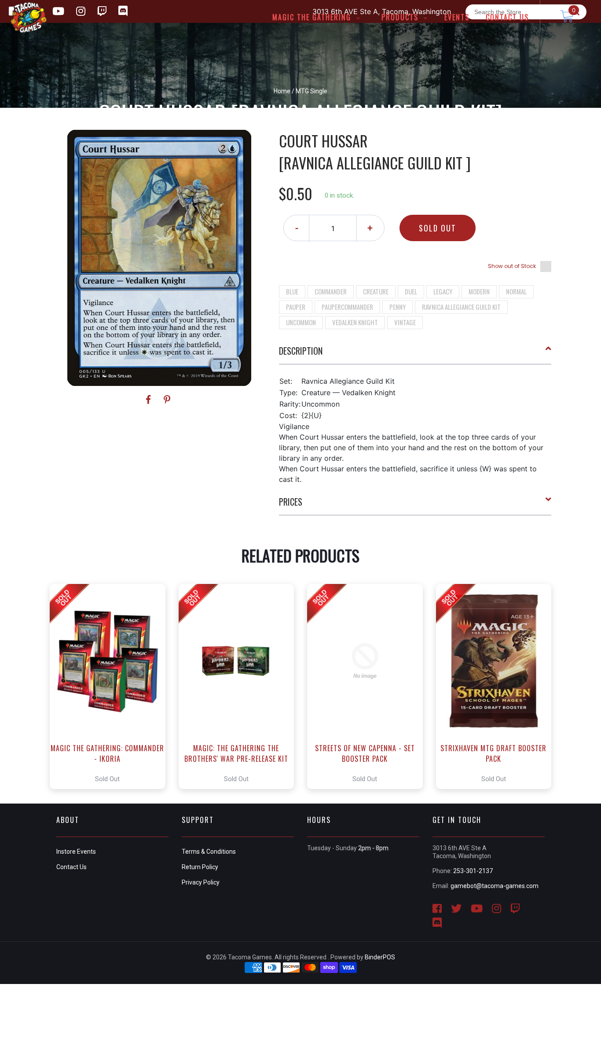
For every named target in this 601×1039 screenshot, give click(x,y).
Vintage (405, 322)
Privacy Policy (201, 882)
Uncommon (301, 322)
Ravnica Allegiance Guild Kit (461, 307)
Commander (331, 291)
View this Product (111, 686)
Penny (397, 307)
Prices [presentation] (290, 501)
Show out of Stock (512, 266)
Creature (375, 291)
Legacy (442, 291)
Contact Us (71, 866)
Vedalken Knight (355, 322)
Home (282, 91)
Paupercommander (347, 307)
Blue (292, 291)
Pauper (295, 307)
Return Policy (200, 866)
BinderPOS (380, 957)
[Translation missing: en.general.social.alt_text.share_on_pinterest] (167, 399)
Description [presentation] (300, 350)
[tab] (415, 354)
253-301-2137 (473, 870)
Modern (479, 291)
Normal (516, 291)
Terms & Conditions (209, 851)
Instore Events (76, 851)
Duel (411, 291)
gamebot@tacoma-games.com (495, 885)
